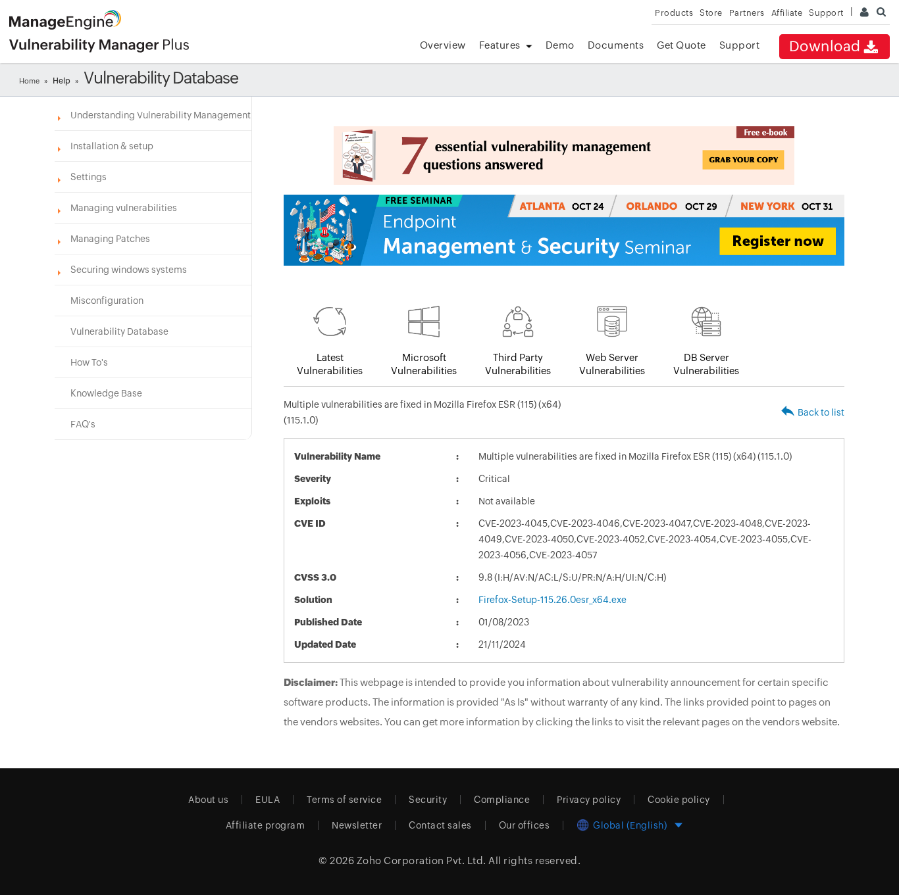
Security (428, 799)
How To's (89, 362)
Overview (443, 45)
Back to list (821, 412)
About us (208, 799)
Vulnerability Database (119, 331)
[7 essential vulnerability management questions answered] (564, 155)
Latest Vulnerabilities (330, 364)
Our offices (524, 825)
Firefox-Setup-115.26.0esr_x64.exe (552, 599)
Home (29, 81)
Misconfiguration (106, 300)
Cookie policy (679, 799)
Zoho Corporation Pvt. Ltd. (421, 860)
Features (500, 45)
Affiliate (787, 13)
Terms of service (344, 799)
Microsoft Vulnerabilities (424, 364)
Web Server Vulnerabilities (612, 364)
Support (739, 45)
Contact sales (440, 825)
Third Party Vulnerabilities (518, 364)
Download (825, 46)
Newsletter (357, 825)
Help (61, 80)
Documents (616, 45)
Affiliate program (265, 825)
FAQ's (82, 424)
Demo (560, 45)
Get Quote (681, 45)
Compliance (502, 799)
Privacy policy (589, 799)
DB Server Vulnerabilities (706, 364)
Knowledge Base (106, 393)
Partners (747, 13)
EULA (267, 799)
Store (711, 13)
